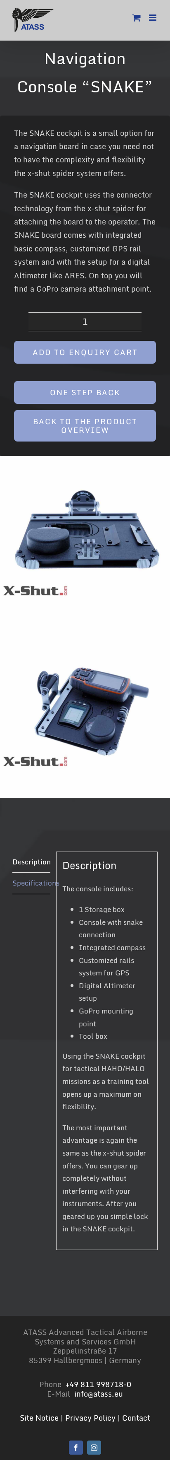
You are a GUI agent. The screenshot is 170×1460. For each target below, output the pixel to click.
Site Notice (39, 1418)
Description (31, 861)
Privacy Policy (90, 1418)
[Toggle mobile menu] (153, 17)
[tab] (31, 862)
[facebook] (76, 1448)
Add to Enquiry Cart (85, 352)
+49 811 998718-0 (98, 1384)
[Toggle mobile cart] (136, 17)
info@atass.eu (98, 1394)
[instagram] (94, 1448)
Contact (136, 1418)
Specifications (31, 882)
